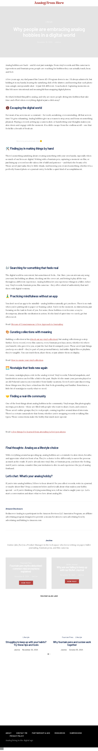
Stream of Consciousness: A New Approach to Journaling (37, 324)
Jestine (58, 42)
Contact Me (21, 733)
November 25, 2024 (30, 650)
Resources (60, 733)
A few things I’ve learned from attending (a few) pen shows (38, 432)
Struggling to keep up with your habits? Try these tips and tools (26, 643)
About (9, 733)
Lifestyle (49, 22)
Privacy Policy (17, 736)
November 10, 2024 (44, 42)
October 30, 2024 (76, 650)
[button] (94, 3)
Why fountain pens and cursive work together (72, 643)
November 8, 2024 (22, 576)
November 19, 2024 (67, 575)
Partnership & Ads (41, 733)
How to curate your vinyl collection (27, 360)
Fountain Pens (26, 563)
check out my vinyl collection (44, 339)
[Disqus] (49, 687)
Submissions (76, 733)
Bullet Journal (71, 564)
